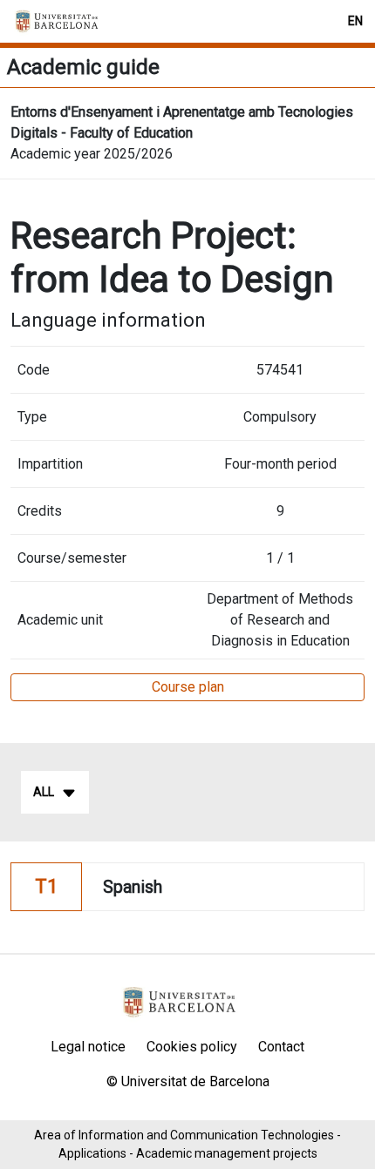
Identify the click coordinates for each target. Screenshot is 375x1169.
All (43, 792)
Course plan (188, 687)
